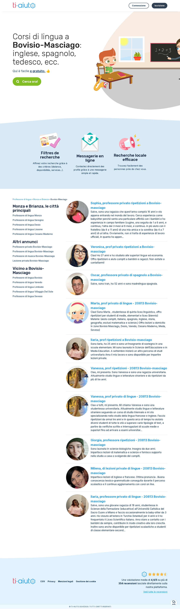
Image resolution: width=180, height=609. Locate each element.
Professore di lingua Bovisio (27, 277)
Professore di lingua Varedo (27, 282)
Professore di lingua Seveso (27, 296)
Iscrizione (160, 5)
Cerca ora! (30, 81)
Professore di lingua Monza (27, 215)
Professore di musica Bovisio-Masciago (34, 256)
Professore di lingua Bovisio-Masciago (33, 251)
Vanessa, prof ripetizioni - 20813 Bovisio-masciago (129, 368)
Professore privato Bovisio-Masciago (32, 246)
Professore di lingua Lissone (28, 229)
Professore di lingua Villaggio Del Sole (33, 291)
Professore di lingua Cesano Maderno (33, 234)
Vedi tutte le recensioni (155, 591)
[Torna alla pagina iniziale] (24, 5)
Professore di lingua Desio (26, 224)
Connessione (139, 5)
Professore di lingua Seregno (28, 220)
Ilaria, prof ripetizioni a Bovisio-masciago (121, 340)
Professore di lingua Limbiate (28, 287)
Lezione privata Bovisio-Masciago (31, 260)
